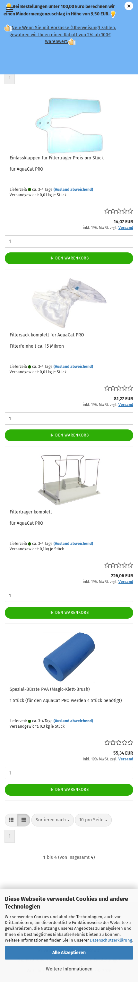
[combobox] (52, 820)
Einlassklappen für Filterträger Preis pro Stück (57, 158)
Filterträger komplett (31, 512)
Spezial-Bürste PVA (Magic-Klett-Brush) (50, 689)
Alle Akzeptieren (69, 952)
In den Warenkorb (69, 258)
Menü (9, 9)
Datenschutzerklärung (111, 940)
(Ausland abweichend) (73, 189)
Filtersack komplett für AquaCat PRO (47, 335)
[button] (11, 820)
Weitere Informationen (69, 969)
